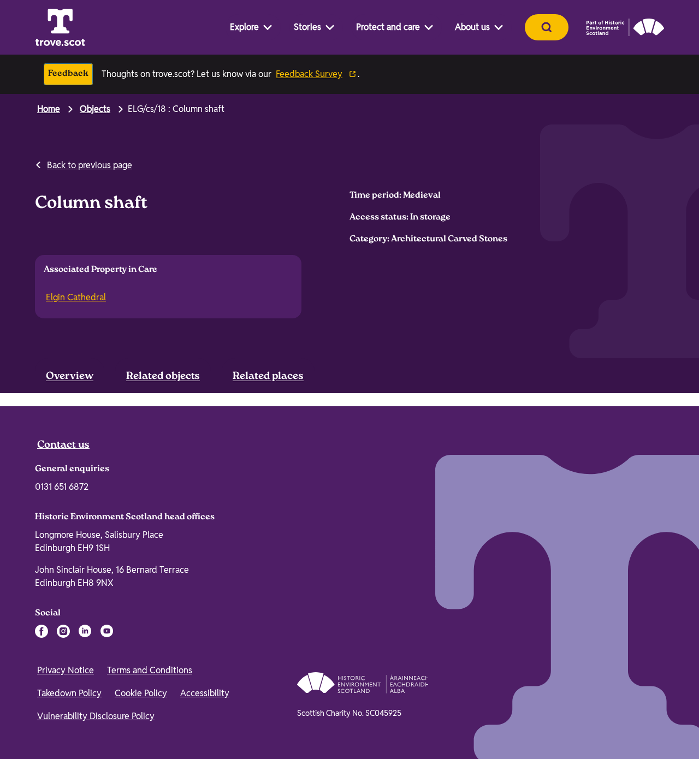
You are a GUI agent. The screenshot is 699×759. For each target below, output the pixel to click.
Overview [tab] (69, 376)
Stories (307, 27)
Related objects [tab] (163, 376)
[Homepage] (60, 27)
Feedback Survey (309, 74)
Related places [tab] (268, 376)
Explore (244, 27)
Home (48, 109)
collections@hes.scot (514, 442)
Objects (95, 109)
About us (472, 27)
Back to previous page (89, 165)
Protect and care (388, 27)
